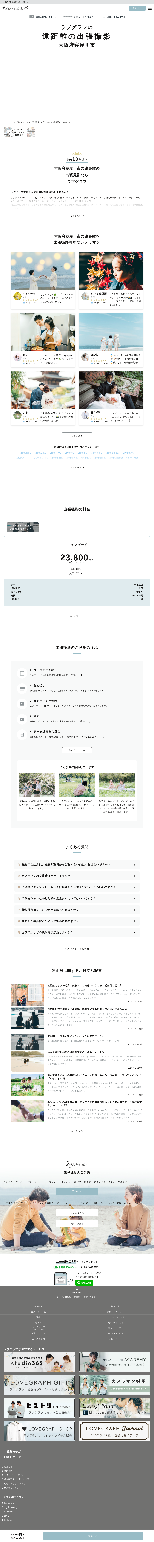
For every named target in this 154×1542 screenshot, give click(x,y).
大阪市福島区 (40, 453)
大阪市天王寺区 (112, 453)
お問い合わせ (115, 1339)
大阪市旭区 (85, 458)
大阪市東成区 (56, 458)
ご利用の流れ (38, 1306)
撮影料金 (115, 1306)
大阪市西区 (69, 453)
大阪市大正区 (96, 453)
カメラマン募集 (11, 1488)
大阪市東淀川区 (40, 458)
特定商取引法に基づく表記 (16, 1479)
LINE (6, 1516)
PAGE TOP (77, 1292)
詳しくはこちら (77, 616)
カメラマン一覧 (38, 1312)
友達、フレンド (38, 1333)
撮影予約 (93, 1536)
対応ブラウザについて (14, 1483)
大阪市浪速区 (128, 453)
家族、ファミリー (115, 1312)
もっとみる (75, 467)
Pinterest (8, 1520)
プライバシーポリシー (14, 1475)
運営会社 (8, 1466)
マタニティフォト (115, 1323)
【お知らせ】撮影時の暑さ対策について (17, 2)
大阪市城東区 (99, 458)
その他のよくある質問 (77, 949)
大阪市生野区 (71, 458)
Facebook (9, 1511)
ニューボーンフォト (115, 1317)
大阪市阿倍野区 (115, 458)
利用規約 (8, 1471)
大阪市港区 (82, 453)
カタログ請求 (77, 1223)
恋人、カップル (115, 1328)
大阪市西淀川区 (23, 458)
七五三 (38, 1323)
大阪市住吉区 (131, 458)
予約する (137, 8)
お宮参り (38, 1317)
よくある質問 (77, 1212)
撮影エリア (13, 1457)
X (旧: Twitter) (10, 1507)
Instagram (9, 1503)
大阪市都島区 (25, 453)
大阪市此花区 (55, 453)
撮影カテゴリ (15, 1451)
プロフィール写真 (115, 1333)
